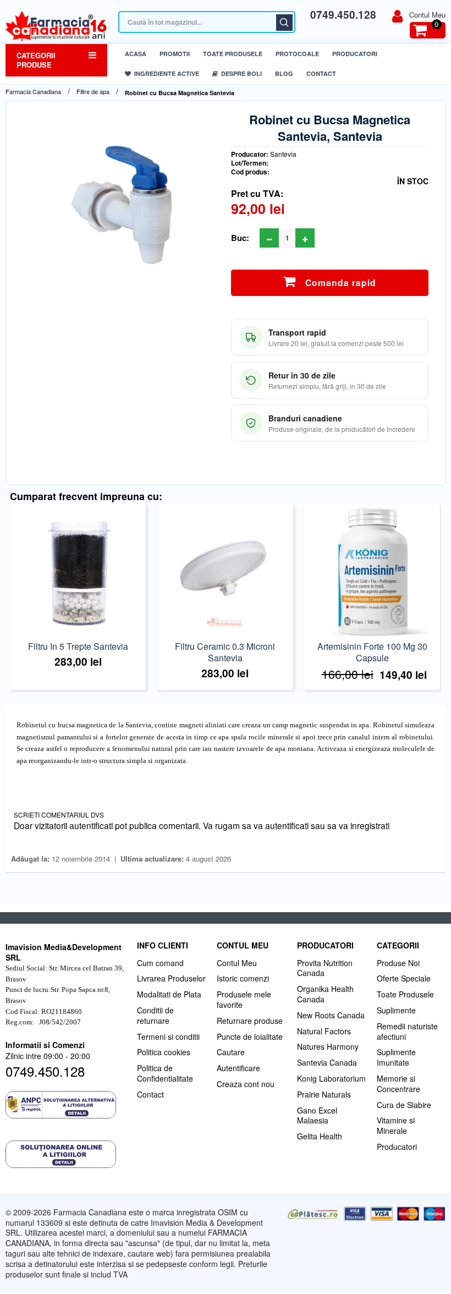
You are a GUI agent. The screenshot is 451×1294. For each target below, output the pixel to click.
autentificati (287, 825)
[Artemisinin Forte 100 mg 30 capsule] (372, 572)
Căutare (284, 22)
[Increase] (305, 238)
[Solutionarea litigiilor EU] (66, 1154)
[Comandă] (75, 588)
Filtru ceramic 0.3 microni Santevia (225, 652)
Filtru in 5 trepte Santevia (78, 646)
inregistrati (369, 825)
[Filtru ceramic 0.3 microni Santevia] (224, 572)
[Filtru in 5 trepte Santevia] (78, 572)
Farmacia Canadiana (33, 91)
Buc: (240, 238)
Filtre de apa (92, 91)
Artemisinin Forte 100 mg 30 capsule (372, 652)
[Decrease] (269, 238)
